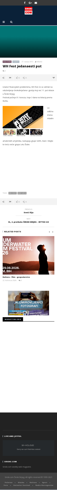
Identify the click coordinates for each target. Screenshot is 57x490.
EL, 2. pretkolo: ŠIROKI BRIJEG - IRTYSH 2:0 (28, 220)
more (53, 77)
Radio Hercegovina (44, 485)
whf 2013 (22, 193)
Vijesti (16, 62)
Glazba (21, 482)
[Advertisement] (28, 168)
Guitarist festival (21, 485)
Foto (6, 485)
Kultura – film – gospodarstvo (16, 277)
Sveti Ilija (28, 211)
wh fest (12, 193)
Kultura (7, 62)
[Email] (36, 3)
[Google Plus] (30, 3)
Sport (44, 482)
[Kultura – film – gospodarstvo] (28, 255)
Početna (8, 482)
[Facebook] (24, 3)
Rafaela (39, 62)
